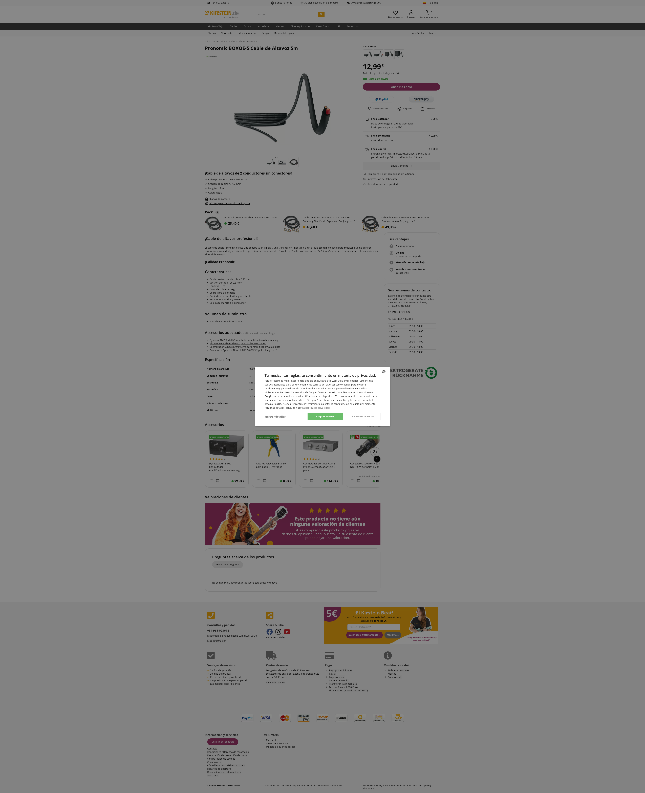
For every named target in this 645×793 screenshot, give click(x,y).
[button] (275, 416)
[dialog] (322, 396)
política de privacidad (317, 407)
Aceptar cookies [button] (325, 416)
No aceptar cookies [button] (363, 416)
